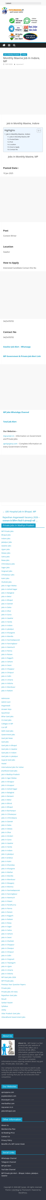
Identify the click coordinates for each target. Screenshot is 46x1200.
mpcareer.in (8, 436)
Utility (24, 55)
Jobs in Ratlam (7, 691)
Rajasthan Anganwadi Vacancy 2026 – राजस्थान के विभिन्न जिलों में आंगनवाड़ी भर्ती (21, 519)
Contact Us (5, 1136)
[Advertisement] (23, 92)
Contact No (14, 149)
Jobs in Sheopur (7, 948)
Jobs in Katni (6, 861)
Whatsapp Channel (9, 1158)
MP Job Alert (6, 1166)
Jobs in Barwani (7, 796)
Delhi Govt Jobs (7, 731)
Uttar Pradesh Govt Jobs (10, 1013)
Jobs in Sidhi (6, 676)
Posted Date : (14, 139)
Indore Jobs (5, 538)
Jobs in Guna (6, 614)
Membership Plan (8, 1129)
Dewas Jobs (5, 553)
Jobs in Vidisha (7, 683)
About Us (5, 1125)
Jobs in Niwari (6, 901)
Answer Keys (6, 709)
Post (11, 142)
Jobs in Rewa (6, 923)
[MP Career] (4, 45)
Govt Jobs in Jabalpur (9, 756)
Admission (5, 698)
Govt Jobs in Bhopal (9, 745)
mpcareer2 (19, 64)
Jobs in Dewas (6, 829)
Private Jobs (6, 988)
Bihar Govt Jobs (7, 716)
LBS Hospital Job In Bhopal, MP (19, 511)
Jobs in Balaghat (7, 593)
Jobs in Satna (6, 930)
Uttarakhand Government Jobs (13, 1017)
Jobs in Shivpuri (7, 672)
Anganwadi (5, 705)
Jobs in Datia (6, 607)
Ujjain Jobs (5, 549)
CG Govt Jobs (6, 720)
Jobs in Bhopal (7, 600)
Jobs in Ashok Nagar (9, 589)
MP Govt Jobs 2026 (8, 977)
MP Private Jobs (7, 531)
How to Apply (14, 147)
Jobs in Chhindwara (9, 818)
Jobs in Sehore (7, 662)
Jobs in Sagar (6, 926)
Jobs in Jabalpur (7, 629)
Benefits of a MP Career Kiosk (13, 1144)
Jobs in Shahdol (7, 941)
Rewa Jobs (5, 560)
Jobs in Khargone (8, 633)
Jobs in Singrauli (7, 959)
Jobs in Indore (6, 625)
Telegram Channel (8, 1162)
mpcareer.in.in (7, 1107)
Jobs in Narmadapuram (10, 640)
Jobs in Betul (6, 596)
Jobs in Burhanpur (8, 811)
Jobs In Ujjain (6, 966)
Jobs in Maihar (7, 872)
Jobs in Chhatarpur (8, 814)
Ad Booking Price (8, 1133)
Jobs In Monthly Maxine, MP (20, 137)
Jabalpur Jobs (6, 542)
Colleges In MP (7, 724)
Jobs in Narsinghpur (9, 643)
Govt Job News (7, 738)
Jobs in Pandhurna (8, 905)
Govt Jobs (5, 742)
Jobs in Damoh (7, 604)
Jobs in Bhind (6, 803)
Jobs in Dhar (6, 611)
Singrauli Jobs (6, 571)
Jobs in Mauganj (7, 883)
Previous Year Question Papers (13, 984)
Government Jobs (8, 734)
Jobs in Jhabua (7, 858)
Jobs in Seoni (6, 665)
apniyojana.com (10, 443)
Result (3, 999)
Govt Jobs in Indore (8, 753)
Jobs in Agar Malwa (9, 585)
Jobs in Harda (6, 622)
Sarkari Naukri (7, 1002)
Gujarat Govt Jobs (8, 760)
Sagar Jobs (5, 567)
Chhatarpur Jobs (7, 575)
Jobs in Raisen (7, 654)
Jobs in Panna (6, 651)
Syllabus (4, 1006)
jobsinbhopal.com (8, 1111)
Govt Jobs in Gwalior (9, 749)
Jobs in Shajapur (7, 669)
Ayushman (5, 713)
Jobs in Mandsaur (8, 687)
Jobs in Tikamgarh (8, 963)
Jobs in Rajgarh (7, 658)
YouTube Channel (8, 1169)
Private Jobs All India (9, 992)
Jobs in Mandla (7, 636)
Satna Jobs (5, 556)
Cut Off (4, 727)
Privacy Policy (6, 1140)
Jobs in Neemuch (8, 647)
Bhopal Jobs (6, 535)
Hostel (3, 763)
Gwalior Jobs (6, 546)
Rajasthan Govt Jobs (9, 995)
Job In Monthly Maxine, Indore (18, 134)
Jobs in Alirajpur (7, 782)
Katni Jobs (5, 578)
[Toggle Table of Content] (37, 131)
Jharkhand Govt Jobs (9, 771)
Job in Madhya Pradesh (11, 55)
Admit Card (5, 702)
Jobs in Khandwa (8, 865)
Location (13, 144)
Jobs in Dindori (7, 836)
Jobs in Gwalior (7, 618)
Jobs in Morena (7, 887)
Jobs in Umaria (7, 680)
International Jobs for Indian (12, 767)
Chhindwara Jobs (8, 564)
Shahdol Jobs (6, 582)
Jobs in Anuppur (7, 785)
